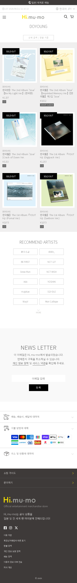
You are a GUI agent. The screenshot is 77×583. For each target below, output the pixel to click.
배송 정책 (8, 556)
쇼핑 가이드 (10, 473)
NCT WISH (52, 271)
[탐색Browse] (4, 17)
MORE (38, 312)
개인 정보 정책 (21, 363)
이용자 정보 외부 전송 (13, 561)
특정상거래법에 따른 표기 (14, 540)
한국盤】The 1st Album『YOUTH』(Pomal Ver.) (19, 216)
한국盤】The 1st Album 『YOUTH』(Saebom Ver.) (57, 216)
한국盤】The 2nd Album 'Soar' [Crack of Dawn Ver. (18, 155)
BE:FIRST (25, 261)
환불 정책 (8, 545)
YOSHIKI (52, 281)
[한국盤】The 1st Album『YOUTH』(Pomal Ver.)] (19, 190)
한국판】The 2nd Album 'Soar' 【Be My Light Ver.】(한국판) (18, 91)
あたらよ (25, 251)
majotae (25, 291)
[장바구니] (72, 16)
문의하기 (8, 482)
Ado (25, 281)
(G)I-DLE (51, 291)
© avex (38, 578)
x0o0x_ (51, 251)
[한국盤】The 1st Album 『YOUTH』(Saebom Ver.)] (57, 190)
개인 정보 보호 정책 (12, 551)
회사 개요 (8, 567)
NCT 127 (51, 261)
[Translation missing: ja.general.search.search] (65, 16)
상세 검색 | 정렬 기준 (38, 37)
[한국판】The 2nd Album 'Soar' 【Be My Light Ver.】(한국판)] (19, 65)
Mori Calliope (51, 301)
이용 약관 (8, 535)
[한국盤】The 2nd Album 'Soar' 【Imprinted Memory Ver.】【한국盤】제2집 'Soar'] (57, 65)
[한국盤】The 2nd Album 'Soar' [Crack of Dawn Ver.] (19, 129)
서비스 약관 (39, 363)
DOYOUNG (6, 86)
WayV (25, 301)
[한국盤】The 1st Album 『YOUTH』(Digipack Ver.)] (57, 129)
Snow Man (25, 271)
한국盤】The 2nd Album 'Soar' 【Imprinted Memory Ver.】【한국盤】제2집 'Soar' (56, 93)
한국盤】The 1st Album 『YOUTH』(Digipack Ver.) (57, 155)
